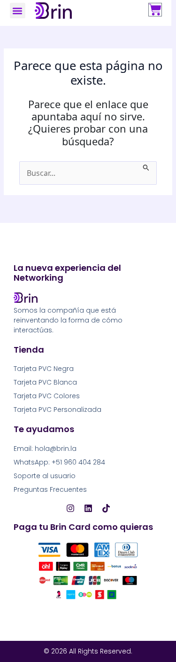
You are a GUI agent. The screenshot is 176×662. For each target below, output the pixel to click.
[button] (17, 10)
